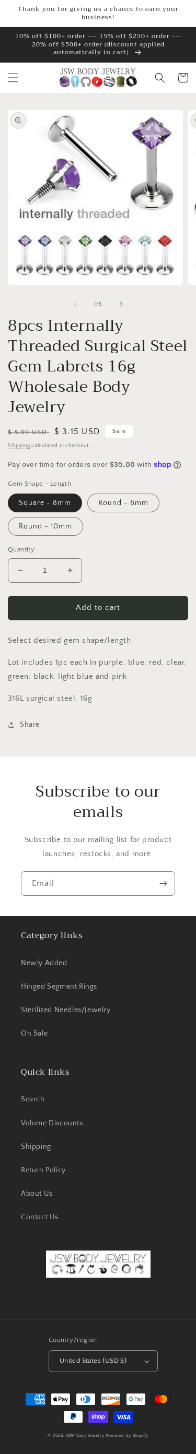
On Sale (34, 1033)
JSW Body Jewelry (85, 1435)
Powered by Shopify (127, 1435)
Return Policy (43, 1170)
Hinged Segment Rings (59, 986)
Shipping (19, 446)
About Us (37, 1193)
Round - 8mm (123, 503)
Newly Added (44, 963)
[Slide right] (121, 304)
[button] (13, 77)
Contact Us (40, 1217)
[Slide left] (75, 304)
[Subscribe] (163, 883)
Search (33, 1099)
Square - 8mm (45, 503)
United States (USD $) (93, 1360)
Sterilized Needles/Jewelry (66, 1010)
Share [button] (30, 724)
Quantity (21, 549)
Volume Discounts (52, 1123)
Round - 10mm (45, 526)
